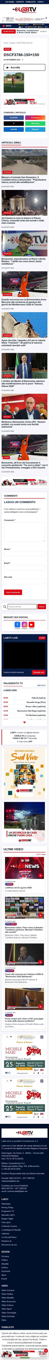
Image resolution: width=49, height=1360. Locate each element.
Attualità (4, 1264)
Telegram (35, 129)
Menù (7, 26)
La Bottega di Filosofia (11, 1230)
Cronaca (5, 1256)
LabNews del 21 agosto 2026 (18, 888)
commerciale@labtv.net (17, 1191)
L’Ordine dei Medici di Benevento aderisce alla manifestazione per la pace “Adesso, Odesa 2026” (23, 383)
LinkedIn (13, 129)
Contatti (20, 2)
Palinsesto (5, 1204)
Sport (3, 1275)
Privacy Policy (7, 1207)
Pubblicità (31, 2)
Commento (9, 520)
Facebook (14, 118)
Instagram (35, 118)
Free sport (5, 1222)
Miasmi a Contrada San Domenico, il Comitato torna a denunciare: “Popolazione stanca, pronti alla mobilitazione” (23, 179)
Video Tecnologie (8, 1313)
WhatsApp (35, 123)
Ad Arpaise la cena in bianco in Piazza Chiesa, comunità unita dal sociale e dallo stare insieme (22, 220)
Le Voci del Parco (8, 1237)
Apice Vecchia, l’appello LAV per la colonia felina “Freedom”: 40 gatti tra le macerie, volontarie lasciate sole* (23, 342)
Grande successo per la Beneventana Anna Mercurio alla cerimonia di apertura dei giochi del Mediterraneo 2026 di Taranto (23, 302)
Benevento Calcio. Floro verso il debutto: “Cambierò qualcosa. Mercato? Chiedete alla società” (24, 929)
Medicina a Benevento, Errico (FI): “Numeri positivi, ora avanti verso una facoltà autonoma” (23, 424)
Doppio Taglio (7, 1219)
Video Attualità (7, 1298)
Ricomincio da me (9, 1245)
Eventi (4, 1279)
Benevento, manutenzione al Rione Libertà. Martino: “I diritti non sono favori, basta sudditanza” (28, 31)
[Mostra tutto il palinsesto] (24, 723)
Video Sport (6, 1309)
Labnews (5, 1233)
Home (6, 43)
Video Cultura (7, 1305)
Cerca (41, 2)
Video (3, 1320)
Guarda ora (38, 672)
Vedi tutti (41, 685)
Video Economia (8, 1301)
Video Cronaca (7, 1290)
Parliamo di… (7, 1241)
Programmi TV (7, 1211)
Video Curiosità (8, 1316)
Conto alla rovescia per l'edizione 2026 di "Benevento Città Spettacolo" (24, 975)
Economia (5, 1271)
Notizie (12, 43)
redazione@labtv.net (10, 1181)
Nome (7, 549)
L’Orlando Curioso (9, 1226)
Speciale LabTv (8, 1215)
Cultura (4, 1267)
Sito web (8, 577)
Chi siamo (9, 2)
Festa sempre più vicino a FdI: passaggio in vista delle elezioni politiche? (24, 1020)
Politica (4, 1260)
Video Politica (7, 1294)
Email (7, 563)
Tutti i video (40, 854)
